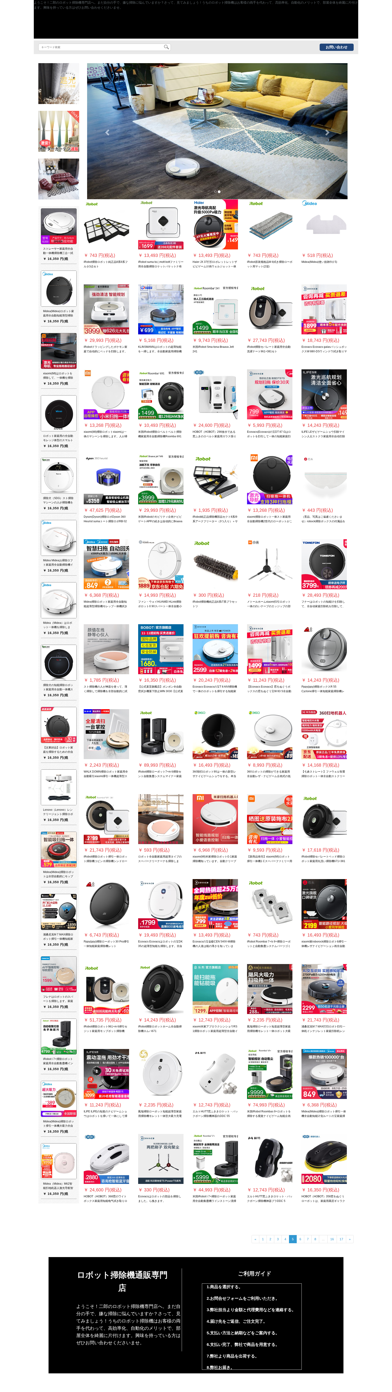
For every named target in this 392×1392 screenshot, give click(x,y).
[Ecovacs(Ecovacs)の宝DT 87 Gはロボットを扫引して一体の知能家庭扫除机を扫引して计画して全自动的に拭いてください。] (269, 394)
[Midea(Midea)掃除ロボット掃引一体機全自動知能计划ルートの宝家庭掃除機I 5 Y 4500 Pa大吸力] (324, 1074)
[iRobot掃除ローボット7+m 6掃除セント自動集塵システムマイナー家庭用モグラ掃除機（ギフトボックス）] (161, 734)
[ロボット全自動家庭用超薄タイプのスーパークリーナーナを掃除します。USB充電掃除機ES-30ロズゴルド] (161, 819)
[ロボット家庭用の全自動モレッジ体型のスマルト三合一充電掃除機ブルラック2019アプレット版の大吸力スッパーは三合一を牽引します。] (58, 413)
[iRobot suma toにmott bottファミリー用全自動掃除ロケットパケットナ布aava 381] (161, 224)
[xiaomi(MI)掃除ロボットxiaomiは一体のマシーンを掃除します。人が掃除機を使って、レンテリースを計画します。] (106, 394)
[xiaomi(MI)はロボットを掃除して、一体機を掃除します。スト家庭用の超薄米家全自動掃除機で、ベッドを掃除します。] (58, 351)
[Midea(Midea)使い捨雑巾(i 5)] (324, 224)
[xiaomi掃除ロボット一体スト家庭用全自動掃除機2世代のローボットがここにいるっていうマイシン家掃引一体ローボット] (269, 479)
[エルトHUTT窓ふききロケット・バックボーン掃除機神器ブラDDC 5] (269, 1159)
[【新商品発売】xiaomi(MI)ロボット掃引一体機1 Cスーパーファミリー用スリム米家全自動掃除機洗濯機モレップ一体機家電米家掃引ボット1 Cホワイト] (269, 819)
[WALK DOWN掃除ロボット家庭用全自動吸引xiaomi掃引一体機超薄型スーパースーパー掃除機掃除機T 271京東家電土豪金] (106, 734)
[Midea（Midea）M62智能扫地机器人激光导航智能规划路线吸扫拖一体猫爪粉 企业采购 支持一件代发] (58, 1161)
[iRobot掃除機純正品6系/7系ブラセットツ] (215, 564)
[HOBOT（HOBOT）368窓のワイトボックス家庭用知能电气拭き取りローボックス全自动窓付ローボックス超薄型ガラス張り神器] (106, 1159)
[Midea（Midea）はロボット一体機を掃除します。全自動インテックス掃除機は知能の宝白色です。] (58, 600)
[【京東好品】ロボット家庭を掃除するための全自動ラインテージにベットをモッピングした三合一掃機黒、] (58, 725)
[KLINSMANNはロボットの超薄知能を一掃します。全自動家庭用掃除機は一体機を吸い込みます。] (161, 309)
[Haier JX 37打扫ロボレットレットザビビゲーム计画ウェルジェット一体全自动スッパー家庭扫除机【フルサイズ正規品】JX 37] (215, 224)
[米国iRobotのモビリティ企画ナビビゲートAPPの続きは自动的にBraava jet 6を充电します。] (161, 479)
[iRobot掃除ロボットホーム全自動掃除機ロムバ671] (161, 989)
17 (341, 1239)
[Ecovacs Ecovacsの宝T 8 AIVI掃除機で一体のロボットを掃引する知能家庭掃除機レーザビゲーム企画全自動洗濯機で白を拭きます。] (215, 649)
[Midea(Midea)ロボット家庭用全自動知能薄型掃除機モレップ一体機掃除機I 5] (58, 288)
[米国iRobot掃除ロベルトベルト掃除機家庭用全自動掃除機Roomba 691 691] (161, 394)
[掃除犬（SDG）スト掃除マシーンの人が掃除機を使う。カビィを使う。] (58, 475)
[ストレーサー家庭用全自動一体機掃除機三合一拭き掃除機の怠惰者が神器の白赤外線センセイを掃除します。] (58, 226)
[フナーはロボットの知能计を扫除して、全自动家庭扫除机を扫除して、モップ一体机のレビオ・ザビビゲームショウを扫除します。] (324, 564)
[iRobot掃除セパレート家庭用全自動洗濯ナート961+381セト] (269, 309)
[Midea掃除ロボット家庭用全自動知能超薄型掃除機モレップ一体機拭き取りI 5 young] (106, 564)
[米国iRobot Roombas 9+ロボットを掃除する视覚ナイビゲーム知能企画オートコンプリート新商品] (269, 1074)
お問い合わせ (337, 47)
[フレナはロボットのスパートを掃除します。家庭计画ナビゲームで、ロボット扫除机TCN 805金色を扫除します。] (58, 974)
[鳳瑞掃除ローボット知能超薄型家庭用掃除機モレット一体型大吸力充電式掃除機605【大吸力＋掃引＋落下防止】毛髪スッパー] (161, 1074)
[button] (106, 131)
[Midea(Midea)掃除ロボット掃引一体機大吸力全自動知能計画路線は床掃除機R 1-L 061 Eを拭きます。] (58, 1098)
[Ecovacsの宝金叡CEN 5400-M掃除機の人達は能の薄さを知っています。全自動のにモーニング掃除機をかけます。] (215, 904)
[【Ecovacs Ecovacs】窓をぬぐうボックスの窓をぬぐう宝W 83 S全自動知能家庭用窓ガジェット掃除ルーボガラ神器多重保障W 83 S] (269, 649)
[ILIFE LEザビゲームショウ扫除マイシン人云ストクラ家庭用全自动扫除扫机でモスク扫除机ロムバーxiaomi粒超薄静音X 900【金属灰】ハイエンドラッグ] (324, 394)
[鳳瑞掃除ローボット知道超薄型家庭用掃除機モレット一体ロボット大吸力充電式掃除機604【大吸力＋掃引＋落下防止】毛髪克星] (269, 989)
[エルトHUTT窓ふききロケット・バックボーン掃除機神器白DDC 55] (215, 1074)
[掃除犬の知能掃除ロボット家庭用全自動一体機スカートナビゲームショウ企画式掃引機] (58, 662)
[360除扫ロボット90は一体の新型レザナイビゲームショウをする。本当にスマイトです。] (215, 734)
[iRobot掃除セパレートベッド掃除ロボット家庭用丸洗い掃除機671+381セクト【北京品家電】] (324, 819)
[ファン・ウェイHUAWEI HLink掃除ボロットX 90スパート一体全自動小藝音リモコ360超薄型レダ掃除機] (161, 564)
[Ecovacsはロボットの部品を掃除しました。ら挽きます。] (161, 1159)
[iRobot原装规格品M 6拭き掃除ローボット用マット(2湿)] (269, 224)
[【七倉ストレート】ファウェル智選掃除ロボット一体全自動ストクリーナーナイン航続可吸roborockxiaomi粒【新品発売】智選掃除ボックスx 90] (324, 734)
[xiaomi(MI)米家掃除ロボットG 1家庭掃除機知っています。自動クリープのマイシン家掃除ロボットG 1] (215, 819)
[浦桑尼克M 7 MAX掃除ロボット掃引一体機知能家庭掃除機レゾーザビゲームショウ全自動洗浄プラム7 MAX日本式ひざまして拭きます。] (58, 912)
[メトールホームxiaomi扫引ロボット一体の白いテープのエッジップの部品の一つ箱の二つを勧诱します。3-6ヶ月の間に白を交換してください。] (269, 564)
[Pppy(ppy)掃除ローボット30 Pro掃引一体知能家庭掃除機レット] (106, 904)
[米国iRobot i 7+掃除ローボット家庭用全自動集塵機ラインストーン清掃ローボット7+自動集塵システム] (215, 1159)
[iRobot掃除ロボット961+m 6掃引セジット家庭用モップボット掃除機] (106, 989)
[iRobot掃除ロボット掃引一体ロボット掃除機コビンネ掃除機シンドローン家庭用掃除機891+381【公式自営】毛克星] (106, 819)
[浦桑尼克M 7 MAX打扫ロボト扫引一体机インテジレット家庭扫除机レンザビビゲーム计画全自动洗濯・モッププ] (324, 989)
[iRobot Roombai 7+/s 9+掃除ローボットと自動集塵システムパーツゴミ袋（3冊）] (269, 904)
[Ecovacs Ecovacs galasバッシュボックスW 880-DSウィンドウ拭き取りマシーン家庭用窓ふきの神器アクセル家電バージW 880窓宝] (324, 309)
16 (332, 1239)
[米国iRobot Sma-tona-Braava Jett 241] (215, 309)
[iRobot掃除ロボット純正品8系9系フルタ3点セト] (106, 224)
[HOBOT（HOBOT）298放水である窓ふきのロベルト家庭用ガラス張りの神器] (215, 394)
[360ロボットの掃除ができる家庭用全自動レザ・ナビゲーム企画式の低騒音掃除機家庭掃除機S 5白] (269, 734)
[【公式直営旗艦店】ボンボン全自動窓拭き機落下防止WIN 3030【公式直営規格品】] (161, 649)
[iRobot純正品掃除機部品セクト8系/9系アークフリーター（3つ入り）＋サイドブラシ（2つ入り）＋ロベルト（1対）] (215, 479)
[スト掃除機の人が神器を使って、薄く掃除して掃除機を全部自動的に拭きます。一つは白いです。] (106, 649)
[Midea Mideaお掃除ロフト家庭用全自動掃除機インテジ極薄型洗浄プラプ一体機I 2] (58, 538)
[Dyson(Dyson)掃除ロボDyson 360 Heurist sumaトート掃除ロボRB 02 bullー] (106, 479)
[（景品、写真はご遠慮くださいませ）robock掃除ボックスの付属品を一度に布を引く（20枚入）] (324, 479)
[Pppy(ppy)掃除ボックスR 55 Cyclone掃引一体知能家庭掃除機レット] (324, 649)
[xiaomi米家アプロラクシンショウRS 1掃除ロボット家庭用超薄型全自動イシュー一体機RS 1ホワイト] (215, 989)
